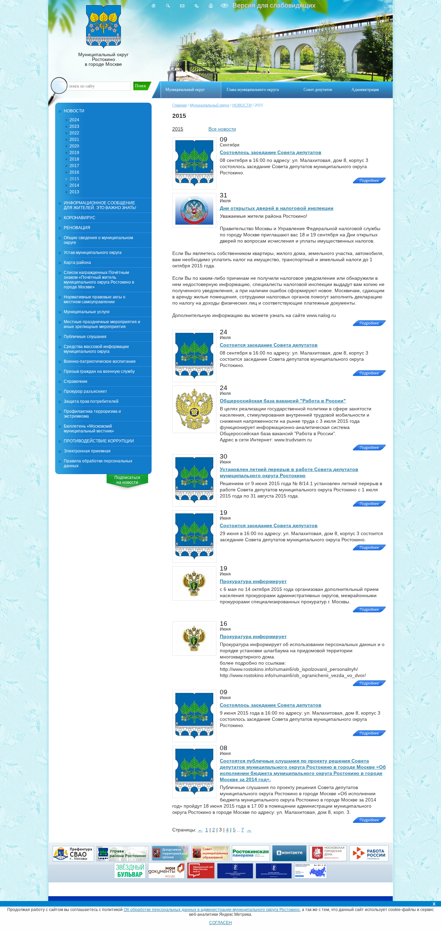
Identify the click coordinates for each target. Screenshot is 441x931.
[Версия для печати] (211, 5)
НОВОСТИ (242, 105)
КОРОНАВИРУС (79, 217)
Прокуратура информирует (253, 581)
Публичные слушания (85, 336)
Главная (179, 105)
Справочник (75, 381)
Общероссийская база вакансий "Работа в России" (283, 400)
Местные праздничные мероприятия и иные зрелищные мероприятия (102, 324)
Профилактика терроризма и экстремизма (92, 414)
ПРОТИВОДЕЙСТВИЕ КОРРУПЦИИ (99, 441)
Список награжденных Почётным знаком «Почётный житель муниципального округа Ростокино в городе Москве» (99, 279)
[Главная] (154, 5)
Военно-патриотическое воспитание (100, 361)
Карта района (77, 262)
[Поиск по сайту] (168, 5)
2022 (74, 133)
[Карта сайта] (196, 5)
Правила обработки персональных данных (98, 463)
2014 (74, 185)
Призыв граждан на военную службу (99, 371)
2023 (74, 126)
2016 (74, 172)
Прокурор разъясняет (85, 391)
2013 (74, 192)
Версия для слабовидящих (273, 5)
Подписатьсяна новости (127, 480)
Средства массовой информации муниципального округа (96, 349)
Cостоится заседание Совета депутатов (269, 525)
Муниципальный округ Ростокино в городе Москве (103, 59)
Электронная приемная (87, 451)
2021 (74, 139)
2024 (74, 119)
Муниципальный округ (209, 105)
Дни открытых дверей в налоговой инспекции (277, 208)
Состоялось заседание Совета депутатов (270, 152)
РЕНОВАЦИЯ (77, 227)
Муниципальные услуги (87, 311)
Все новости (222, 129)
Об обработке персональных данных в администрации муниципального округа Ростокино (212, 909)
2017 (74, 165)
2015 (74, 178)
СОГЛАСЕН (220, 922)
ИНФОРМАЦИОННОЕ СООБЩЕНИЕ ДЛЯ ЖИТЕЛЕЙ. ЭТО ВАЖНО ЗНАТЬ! (100, 205)
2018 (74, 159)
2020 (74, 146)
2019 (74, 152)
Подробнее (369, 180)
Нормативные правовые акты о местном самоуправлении (94, 299)
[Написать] (182, 5)
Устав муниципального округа (93, 252)
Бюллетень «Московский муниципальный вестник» (89, 428)
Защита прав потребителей (91, 401)
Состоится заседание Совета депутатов (269, 345)
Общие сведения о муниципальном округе (98, 240)
